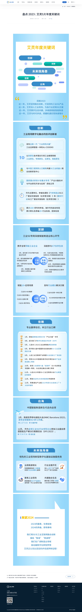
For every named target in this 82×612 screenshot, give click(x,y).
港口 (42, 590)
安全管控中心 (35, 590)
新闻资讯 (47, 2)
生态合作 (36, 2)
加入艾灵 (73, 590)
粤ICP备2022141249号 (40, 609)
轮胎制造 (43, 597)
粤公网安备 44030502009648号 (30, 609)
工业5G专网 (35, 588)
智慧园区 (43, 601)
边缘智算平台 (35, 592)
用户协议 (70, 609)
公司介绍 (73, 588)
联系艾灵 (73, 592)
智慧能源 (43, 599)
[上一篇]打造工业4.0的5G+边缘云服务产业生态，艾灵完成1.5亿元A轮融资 (21, 575)
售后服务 (59, 590)
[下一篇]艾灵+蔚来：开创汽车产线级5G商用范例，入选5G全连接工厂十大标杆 (22, 577)
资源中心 (59, 592)
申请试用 (64, 2)
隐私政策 (73, 609)
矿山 (42, 588)
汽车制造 (43, 592)
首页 (18, 2)
